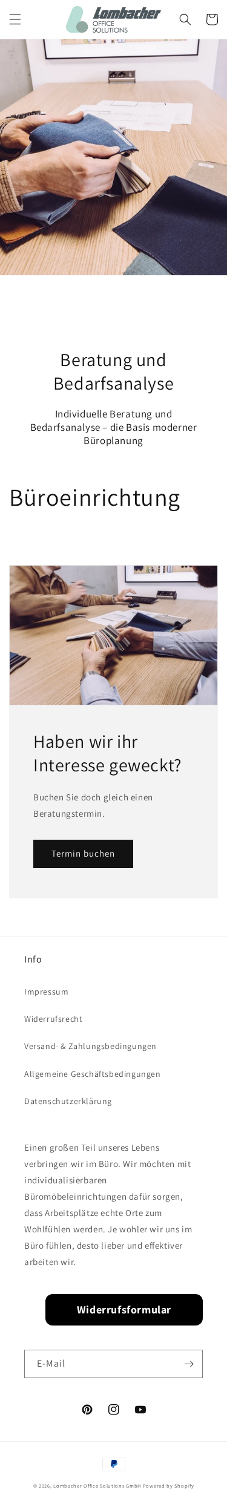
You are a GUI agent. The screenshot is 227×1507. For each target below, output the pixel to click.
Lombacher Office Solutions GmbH (97, 1485)
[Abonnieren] (189, 1364)
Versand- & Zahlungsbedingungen (90, 1046)
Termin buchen (83, 853)
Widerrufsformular (124, 1309)
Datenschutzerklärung (68, 1101)
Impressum (46, 991)
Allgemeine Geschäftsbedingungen (92, 1073)
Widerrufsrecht (53, 1018)
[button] (15, 19)
